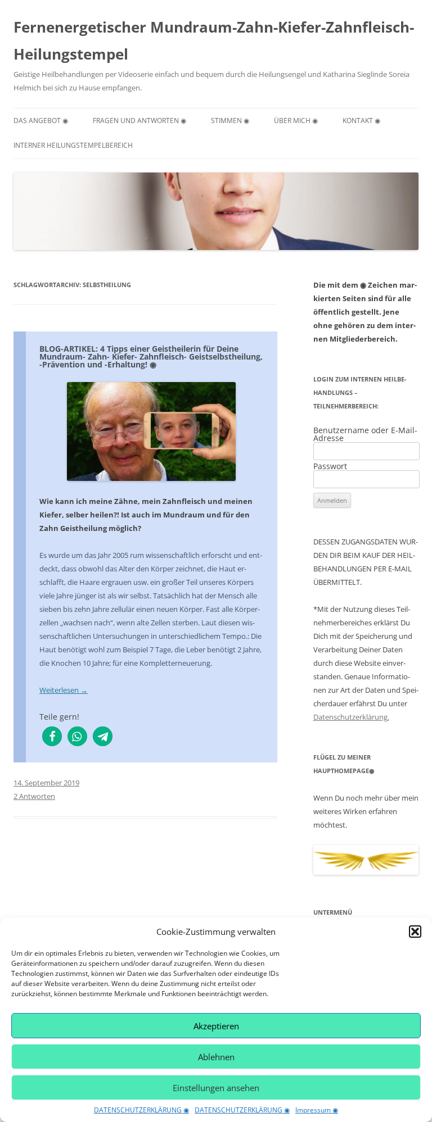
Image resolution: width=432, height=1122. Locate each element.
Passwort (330, 466)
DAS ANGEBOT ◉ (41, 120)
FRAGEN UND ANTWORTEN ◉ (139, 120)
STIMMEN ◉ (230, 120)
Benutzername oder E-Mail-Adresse (365, 434)
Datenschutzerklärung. (351, 717)
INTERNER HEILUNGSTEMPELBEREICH (73, 145)
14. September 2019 (46, 783)
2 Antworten (34, 796)
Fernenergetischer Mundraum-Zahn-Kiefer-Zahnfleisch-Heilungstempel (214, 40)
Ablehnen (216, 1056)
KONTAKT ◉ (361, 120)
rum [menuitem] (137, 555)
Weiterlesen (63, 690)
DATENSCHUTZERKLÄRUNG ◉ (141, 1110)
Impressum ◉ (316, 1110)
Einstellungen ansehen (216, 1087)
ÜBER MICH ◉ (296, 120)
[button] (415, 931)
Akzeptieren (216, 1026)
